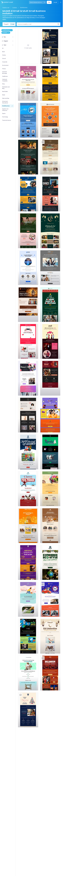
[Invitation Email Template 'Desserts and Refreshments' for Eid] (28, 525)
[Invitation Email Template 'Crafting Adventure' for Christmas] (50, 304)
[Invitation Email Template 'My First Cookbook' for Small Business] (50, 488)
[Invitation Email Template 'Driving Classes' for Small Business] (28, 193)
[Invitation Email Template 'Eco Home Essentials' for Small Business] (28, 672)
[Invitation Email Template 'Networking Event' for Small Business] (50, 120)
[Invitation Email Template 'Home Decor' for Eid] (50, 525)
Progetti (6, 24)
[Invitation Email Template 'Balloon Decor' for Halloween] (50, 415)
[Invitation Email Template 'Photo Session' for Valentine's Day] (28, 341)
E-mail (12, 24)
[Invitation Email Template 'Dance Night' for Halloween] (50, 672)
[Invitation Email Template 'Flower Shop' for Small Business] (28, 230)
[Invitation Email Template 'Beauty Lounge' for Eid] (50, 636)
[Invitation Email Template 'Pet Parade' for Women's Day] (28, 599)
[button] (13, 37)
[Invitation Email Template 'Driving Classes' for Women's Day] (50, 599)
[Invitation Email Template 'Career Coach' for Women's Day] (28, 378)
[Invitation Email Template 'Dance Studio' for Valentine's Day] (50, 341)
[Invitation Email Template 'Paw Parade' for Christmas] (28, 488)
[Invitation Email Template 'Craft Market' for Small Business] (50, 157)
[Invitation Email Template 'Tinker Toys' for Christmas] (28, 451)
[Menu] (60, 2)
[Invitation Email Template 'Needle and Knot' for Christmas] (28, 709)
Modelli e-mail (5, 7)
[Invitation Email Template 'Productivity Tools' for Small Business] (50, 267)
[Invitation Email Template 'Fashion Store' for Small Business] (28, 415)
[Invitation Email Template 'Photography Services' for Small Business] (50, 46)
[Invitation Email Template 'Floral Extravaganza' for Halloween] (28, 562)
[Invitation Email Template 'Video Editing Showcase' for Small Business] (50, 83)
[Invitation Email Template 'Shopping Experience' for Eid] (50, 230)
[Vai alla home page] (6, 2)
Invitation (14, 7)
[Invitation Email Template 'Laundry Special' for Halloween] (50, 451)
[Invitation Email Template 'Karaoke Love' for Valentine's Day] (50, 378)
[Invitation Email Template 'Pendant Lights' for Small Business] (28, 267)
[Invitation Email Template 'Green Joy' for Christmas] (50, 562)
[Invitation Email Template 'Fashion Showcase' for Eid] (28, 304)
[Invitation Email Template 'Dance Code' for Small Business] (50, 193)
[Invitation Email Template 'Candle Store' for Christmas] (28, 157)
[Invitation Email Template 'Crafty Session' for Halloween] (28, 636)
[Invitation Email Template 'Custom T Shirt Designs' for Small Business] (28, 120)
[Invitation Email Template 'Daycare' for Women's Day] (28, 83)
